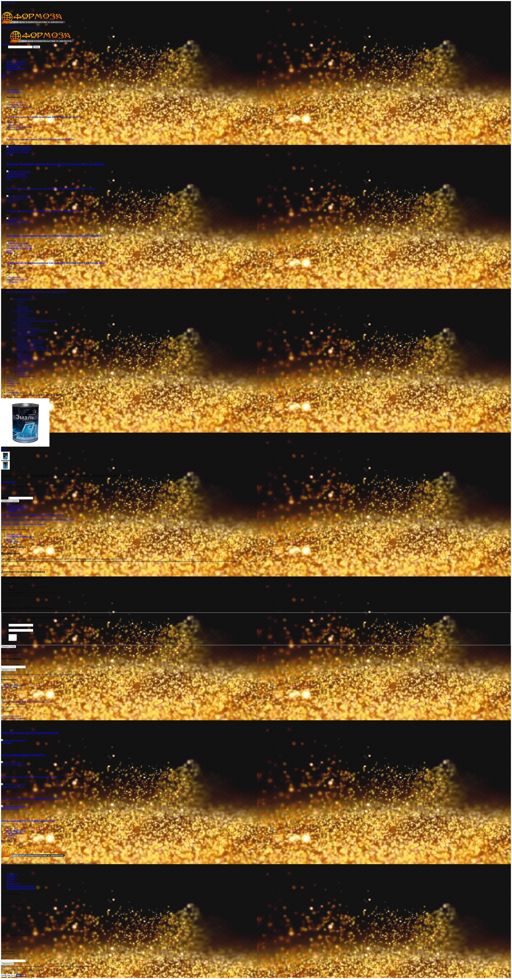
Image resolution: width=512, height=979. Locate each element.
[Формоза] (37, 25)
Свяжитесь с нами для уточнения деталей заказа (23, 524)
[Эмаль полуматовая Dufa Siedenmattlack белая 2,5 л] (14, 787)
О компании (12, 874)
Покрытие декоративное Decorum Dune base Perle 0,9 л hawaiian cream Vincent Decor (55, 164)
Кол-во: (4, 498)
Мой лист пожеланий (16, 63)
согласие (46, 966)
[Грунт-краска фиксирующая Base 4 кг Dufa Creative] (19, 282)
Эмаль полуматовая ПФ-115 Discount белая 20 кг (29, 776)
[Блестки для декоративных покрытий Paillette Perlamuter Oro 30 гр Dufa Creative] (19, 226)
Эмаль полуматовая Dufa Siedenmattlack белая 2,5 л (31, 798)
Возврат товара (13, 883)
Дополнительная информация (20, 536)
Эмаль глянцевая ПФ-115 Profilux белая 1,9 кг (28, 820)
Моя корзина (12, 66)
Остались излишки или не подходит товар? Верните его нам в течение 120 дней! (38, 519)
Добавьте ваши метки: (11, 664)
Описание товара (14, 534)
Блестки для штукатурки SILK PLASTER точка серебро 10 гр (42, 211)
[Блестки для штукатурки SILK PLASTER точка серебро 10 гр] (19, 201)
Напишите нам (8, 2)
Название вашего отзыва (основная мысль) (29, 628)
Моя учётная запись (15, 61)
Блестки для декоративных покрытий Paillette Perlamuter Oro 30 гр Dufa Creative (53, 235)
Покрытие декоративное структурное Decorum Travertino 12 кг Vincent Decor (51, 188)
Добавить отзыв (8, 482)
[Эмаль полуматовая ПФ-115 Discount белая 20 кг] (14, 764)
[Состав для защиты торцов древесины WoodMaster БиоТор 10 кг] (19, 107)
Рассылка (5, 958)
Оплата (9, 881)
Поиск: (4, 47)
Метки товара (12, 541)
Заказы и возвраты (14, 833)
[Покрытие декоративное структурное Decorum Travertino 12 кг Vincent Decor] (19, 179)
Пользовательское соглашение (20, 886)
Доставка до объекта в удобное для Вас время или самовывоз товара (32, 515)
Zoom (3, 448)
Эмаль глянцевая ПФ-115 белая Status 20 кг (26, 701)
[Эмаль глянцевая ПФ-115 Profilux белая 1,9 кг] (14, 809)
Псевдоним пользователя (21, 622)
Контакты (10, 835)
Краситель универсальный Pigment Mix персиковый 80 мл (40, 139)
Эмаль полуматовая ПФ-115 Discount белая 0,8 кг (30, 732)
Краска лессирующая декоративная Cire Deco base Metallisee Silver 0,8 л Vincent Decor (55, 262)
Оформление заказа (15, 68)
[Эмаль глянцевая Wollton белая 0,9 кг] (14, 743)
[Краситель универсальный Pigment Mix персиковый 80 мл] (19, 129)
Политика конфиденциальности (21, 888)
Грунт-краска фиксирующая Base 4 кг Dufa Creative (36, 291)
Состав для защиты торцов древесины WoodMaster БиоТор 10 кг (44, 116)
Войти (9, 71)
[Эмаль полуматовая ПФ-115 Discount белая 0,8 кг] (14, 721)
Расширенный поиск (15, 830)
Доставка (10, 879)
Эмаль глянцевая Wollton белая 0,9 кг (23, 754)
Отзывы (10, 539)
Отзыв (12, 633)
